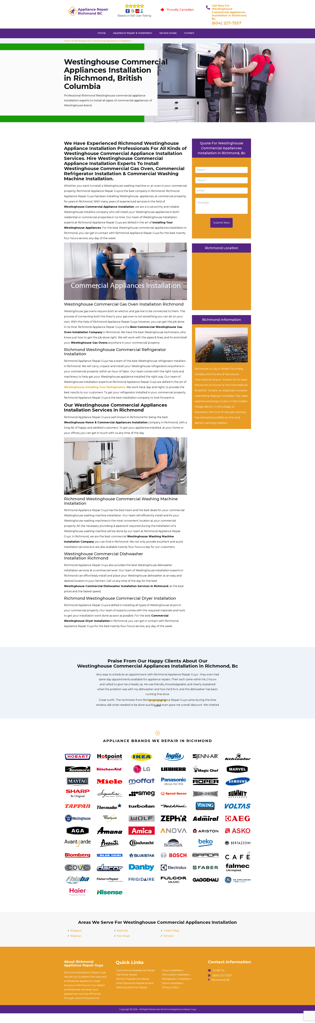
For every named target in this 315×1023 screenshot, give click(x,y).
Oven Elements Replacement (135, 983)
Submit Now (221, 222)
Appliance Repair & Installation (132, 32)
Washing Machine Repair (131, 987)
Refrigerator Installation (176, 978)
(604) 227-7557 (226, 23)
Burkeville (122, 930)
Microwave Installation (176, 974)
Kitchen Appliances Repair (132, 978)
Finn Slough (123, 935)
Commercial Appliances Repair (135, 970)
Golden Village (171, 930)
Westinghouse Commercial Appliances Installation (102, 40)
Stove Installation (172, 983)
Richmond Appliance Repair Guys (178, 1009)
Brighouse (75, 935)
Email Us (218, 970)
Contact (189, 32)
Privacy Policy (170, 987)
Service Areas (168, 32)
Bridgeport (76, 930)
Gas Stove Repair (126, 974)
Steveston (169, 935)
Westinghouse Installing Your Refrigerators (94, 387)
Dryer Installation (172, 970)
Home (102, 32)
